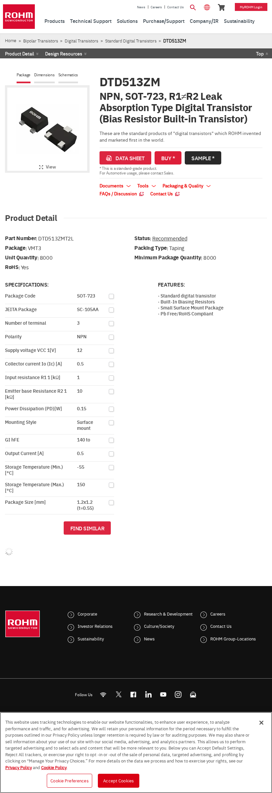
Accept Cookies (118, 780)
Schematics (68, 74)
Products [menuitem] (54, 20)
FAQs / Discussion (119, 193)
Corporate (87, 614)
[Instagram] (178, 694)
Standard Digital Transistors (131, 40)
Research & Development (168, 614)
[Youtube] (163, 694)
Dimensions (44, 74)
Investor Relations (95, 626)
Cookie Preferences (69, 780)
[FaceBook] (133, 694)
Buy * (168, 158)
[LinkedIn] (148, 694)
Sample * (202, 158)
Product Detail (19, 53)
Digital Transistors (81, 40)
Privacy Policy (18, 767)
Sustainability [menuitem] (239, 20)
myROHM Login (251, 7)
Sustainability (91, 638)
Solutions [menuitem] (127, 20)
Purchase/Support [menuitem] (163, 20)
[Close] (261, 722)
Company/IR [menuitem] (204, 20)
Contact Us (175, 7)
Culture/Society (159, 626)
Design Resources (63, 53)
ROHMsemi (118, 694)
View (51, 166)
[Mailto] (193, 694)
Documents (112, 185)
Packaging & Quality (183, 185)
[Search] (193, 6)
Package (24, 74)
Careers (156, 7)
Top (260, 53)
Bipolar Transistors (40, 40)
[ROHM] (19, 16)
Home (10, 40)
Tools (143, 185)
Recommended (169, 238)
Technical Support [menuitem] (90, 20)
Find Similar (87, 528)
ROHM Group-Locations (233, 638)
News (141, 7)
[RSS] (103, 694)
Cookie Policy (54, 767)
